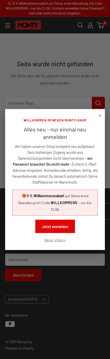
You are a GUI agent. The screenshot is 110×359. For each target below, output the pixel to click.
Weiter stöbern (55, 240)
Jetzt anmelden (55, 226)
